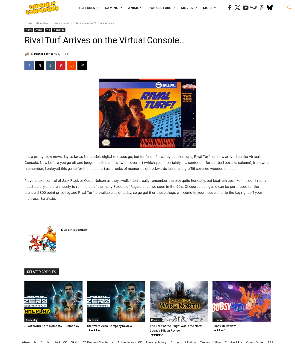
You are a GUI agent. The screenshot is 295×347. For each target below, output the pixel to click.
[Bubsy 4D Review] (241, 301)
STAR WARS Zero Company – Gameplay (51, 326)
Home (28, 23)
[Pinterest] (262, 8)
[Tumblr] (50, 65)
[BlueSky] (270, 8)
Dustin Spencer (44, 53)
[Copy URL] (82, 65)
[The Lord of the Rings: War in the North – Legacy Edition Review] (179, 301)
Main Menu (42, 23)
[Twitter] (237, 8)
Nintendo (59, 29)
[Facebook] (229, 8)
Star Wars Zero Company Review (109, 326)
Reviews (93, 320)
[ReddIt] (71, 65)
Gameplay (31, 320)
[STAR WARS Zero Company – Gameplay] (53, 301)
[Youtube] (245, 8)
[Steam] (254, 8)
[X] (39, 65)
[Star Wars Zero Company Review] (116, 301)
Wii (48, 29)
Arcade (38, 29)
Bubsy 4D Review (224, 326)
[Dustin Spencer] (27, 53)
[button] (289, 7)
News (56, 23)
